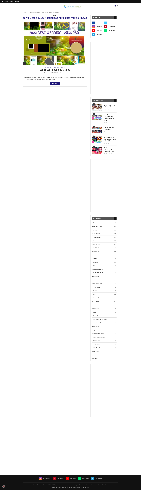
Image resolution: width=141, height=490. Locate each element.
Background (104, 340)
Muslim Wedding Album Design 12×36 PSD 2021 (110, 139)
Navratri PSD (104, 358)
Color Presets (104, 308)
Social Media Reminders (104, 337)
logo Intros (104, 330)
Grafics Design (104, 237)
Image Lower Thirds (104, 333)
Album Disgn (26, 6)
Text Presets (104, 344)
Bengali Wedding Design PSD (109, 128)
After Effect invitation (104, 355)
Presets (104, 258)
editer (47, 72)
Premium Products (95, 6)
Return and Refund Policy (49, 485)
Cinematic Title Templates (104, 319)
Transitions (104, 301)
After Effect (104, 251)
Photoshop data (38, 6)
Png (104, 255)
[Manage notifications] (3, 486)
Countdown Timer (104, 323)
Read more (54, 83)
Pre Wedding (104, 248)
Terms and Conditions (64, 485)
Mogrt (104, 290)
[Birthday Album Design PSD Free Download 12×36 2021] (97, 117)
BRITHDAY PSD (104, 226)
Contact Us (89, 485)
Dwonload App (109, 6)
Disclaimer (105, 485)
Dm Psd (63, 67)
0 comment (63, 72)
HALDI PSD (104, 351)
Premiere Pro (104, 298)
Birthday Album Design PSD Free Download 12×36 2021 (109, 117)
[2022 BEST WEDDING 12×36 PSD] (55, 43)
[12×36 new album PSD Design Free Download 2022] (97, 150)
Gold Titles (104, 326)
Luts (104, 312)
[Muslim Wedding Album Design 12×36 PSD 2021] (97, 139)
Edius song (104, 265)
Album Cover (48, 67)
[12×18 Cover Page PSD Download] (97, 107)
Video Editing (50, 6)
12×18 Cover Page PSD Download (109, 106)
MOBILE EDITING (104, 273)
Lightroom (104, 276)
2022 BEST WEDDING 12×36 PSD (55, 70)
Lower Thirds (104, 305)
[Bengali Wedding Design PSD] (97, 130)
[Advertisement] (104, 67)
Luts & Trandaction (104, 269)
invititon (104, 262)
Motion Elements (104, 315)
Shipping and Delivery (78, 485)
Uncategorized (104, 223)
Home (24, 12)
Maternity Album (104, 283)
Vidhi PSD (104, 280)
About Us (97, 485)
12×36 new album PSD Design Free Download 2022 (109, 149)
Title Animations (104, 347)
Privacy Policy (36, 485)
